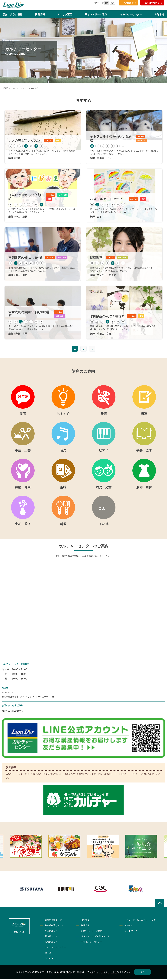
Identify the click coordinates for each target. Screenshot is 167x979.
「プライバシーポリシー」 (98, 972)
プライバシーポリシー (91, 942)
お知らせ (128, 925)
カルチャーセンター (19, 88)
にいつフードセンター (55, 947)
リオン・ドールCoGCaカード (95, 936)
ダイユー (49, 953)
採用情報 (85, 925)
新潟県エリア (51, 931)
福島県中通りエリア (54, 925)
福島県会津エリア (53, 920)
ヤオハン (49, 958)
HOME (5, 88)
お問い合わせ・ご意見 (91, 931)
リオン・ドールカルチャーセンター (141, 920)
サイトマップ (130, 931)
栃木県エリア (51, 936)
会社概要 (85, 920)
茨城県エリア (51, 942)
